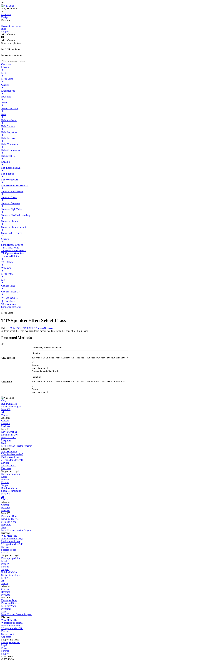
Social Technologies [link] (11, 406)
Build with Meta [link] (9, 403)
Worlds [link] (4, 415)
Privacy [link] (5, 479)
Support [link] (5, 485)
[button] (100, 2)
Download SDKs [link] (9, 434)
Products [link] (5, 426)
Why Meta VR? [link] (9, 451)
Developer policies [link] (10, 474)
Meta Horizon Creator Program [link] (16, 446)
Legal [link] (4, 476)
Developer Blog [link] (9, 432)
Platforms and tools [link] (10, 457)
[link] (7, 5)
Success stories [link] (8, 465)
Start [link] (3, 443)
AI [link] (2, 412)
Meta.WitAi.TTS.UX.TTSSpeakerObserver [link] (31, 328)
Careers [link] (5, 420)
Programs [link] (6, 440)
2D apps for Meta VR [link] (12, 460)
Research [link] (5, 423)
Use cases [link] (6, 468)
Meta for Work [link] (8, 437)
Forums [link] (5, 482)
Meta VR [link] (5, 409)
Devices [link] (5, 462)
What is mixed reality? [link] (12, 454)
